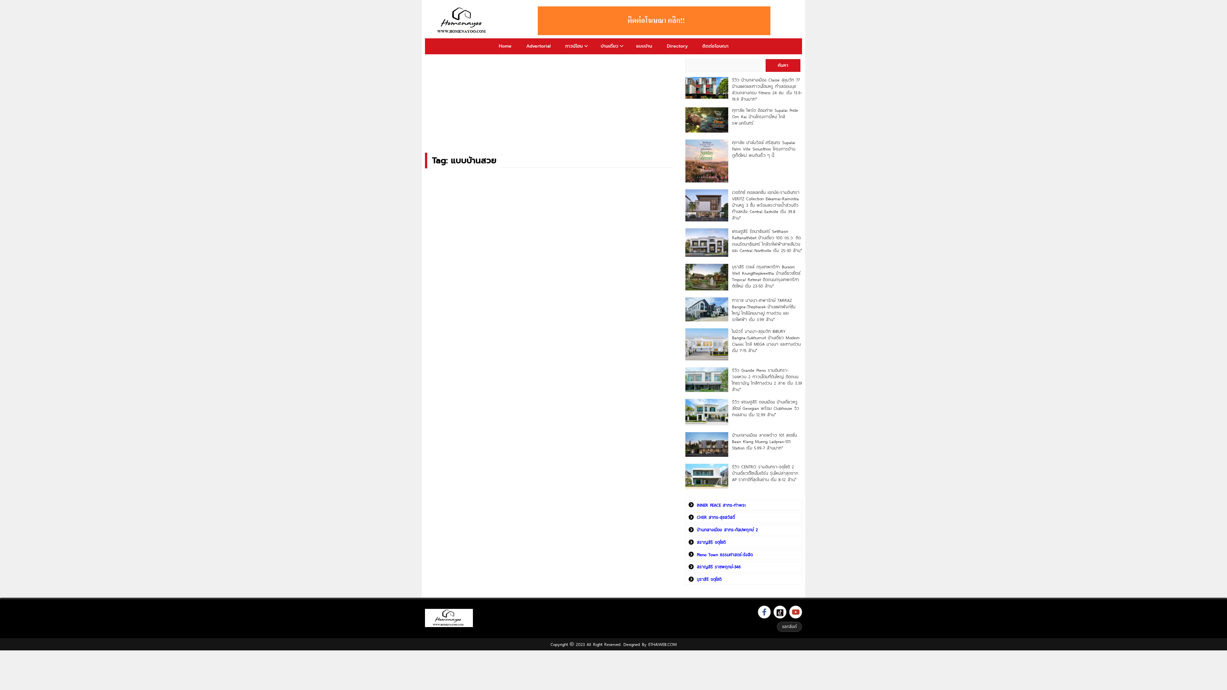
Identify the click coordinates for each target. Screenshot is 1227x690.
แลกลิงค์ (789, 626)
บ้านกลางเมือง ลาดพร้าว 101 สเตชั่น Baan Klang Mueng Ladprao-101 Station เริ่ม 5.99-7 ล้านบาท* (764, 441)
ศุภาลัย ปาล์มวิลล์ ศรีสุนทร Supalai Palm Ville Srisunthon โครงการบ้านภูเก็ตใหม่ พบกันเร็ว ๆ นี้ (763, 148)
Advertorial (538, 46)
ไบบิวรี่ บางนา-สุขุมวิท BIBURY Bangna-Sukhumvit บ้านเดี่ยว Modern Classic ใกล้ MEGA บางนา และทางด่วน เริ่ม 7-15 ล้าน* (766, 341)
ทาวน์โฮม (574, 46)
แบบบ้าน (644, 46)
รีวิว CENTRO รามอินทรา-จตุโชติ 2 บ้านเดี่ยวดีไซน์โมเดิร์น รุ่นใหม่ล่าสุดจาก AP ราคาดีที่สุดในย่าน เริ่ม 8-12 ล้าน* (765, 473)
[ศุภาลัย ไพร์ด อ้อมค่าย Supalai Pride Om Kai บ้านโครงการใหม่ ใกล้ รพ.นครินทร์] (706, 120)
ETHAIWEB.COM (662, 644)
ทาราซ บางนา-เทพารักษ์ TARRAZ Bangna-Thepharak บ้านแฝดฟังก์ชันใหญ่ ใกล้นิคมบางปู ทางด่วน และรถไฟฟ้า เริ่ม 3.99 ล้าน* (763, 310)
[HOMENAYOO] (462, 20)
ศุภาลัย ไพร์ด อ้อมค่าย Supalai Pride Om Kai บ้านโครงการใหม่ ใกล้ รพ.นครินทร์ (765, 116)
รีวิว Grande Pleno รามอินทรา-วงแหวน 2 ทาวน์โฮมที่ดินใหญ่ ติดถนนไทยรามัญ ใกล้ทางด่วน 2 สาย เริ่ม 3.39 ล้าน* (767, 380)
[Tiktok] (780, 612)
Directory (677, 46)
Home (505, 46)
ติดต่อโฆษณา (715, 46)
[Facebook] (764, 612)
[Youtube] (795, 612)
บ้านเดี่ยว (609, 46)
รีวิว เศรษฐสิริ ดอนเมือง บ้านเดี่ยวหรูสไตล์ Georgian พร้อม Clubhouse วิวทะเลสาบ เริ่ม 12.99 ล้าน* (765, 408)
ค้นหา (783, 65)
